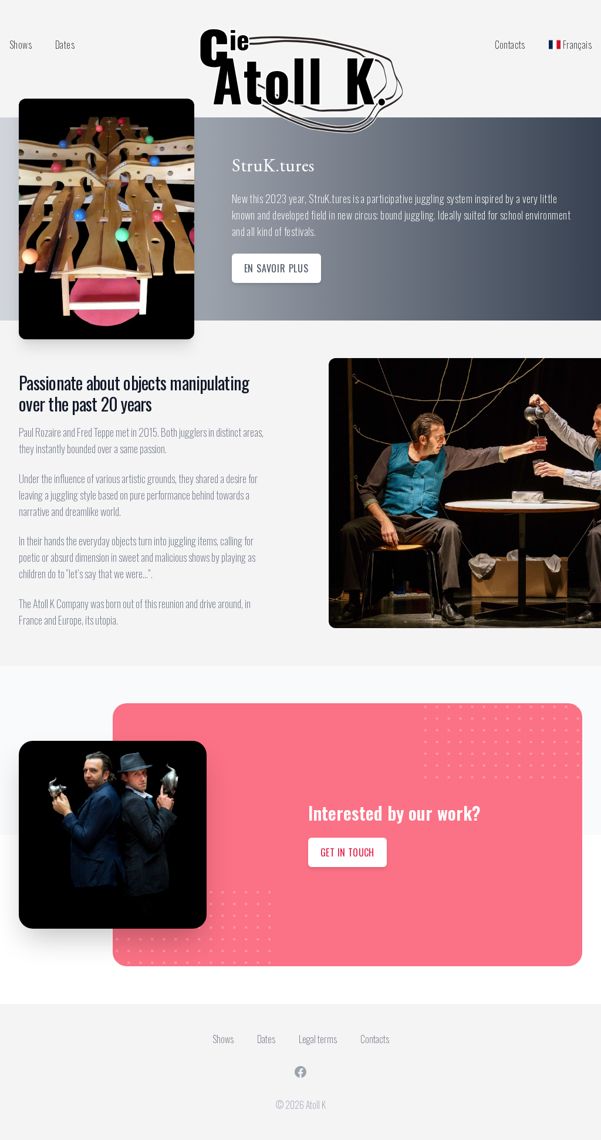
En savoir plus (276, 268)
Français (577, 45)
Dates (65, 45)
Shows (20, 45)
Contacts (510, 45)
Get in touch (347, 852)
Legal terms (318, 1039)
